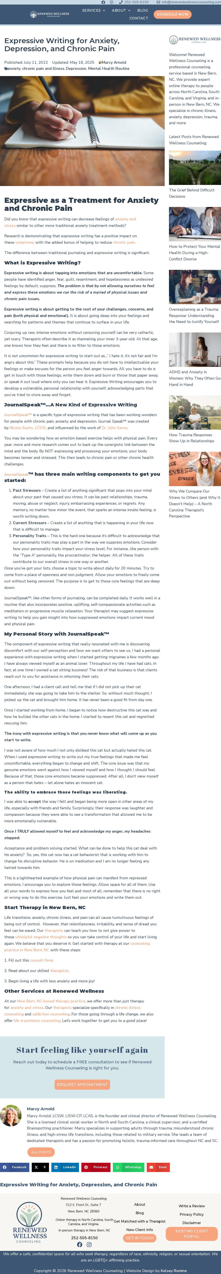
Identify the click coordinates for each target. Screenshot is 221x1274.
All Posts (41, 1152)
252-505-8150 (84, 1238)
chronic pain (124, 242)
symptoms (24, 242)
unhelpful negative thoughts (41, 937)
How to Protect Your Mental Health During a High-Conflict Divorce (194, 253)
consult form (41, 960)
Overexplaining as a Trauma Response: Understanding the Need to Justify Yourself (194, 315)
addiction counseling (51, 1014)
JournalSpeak (16, 474)
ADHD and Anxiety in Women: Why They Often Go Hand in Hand (195, 378)
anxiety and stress (27, 1007)
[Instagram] (111, 2)
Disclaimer (191, 1223)
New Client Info (139, 1230)
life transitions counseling (37, 1020)
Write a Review (192, 1206)
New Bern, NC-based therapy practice (51, 1001)
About (119, 10)
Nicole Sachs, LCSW (28, 427)
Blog (142, 10)
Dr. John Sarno (115, 427)
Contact (138, 18)
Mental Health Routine (108, 68)
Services (91, 10)
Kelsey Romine (174, 1270)
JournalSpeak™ (18, 414)
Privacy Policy (192, 1214)
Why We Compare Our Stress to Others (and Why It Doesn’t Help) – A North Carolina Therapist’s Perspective (194, 504)
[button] (14, 1167)
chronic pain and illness (43, 68)
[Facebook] (103, 2)
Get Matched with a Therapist (140, 1221)
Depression (76, 68)
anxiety (14, 68)
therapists (53, 930)
